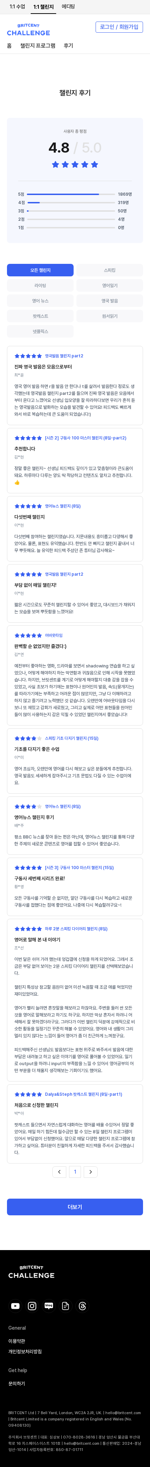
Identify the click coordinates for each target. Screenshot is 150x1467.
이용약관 (16, 1341)
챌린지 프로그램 (37, 45)
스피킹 (109, 270)
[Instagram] (32, 1306)
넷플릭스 (40, 331)
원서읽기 (110, 316)
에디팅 (68, 6)
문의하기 (16, 1383)
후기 (69, 45)
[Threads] (82, 1306)
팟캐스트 (40, 316)
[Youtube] (15, 1306)
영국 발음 (110, 300)
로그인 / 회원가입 (119, 27)
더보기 (75, 1207)
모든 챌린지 (40, 270)
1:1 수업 (17, 6)
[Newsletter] (65, 1306)
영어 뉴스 (40, 300)
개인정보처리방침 (25, 1351)
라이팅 (40, 285)
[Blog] (49, 1306)
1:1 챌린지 (43, 7)
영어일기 (110, 285)
